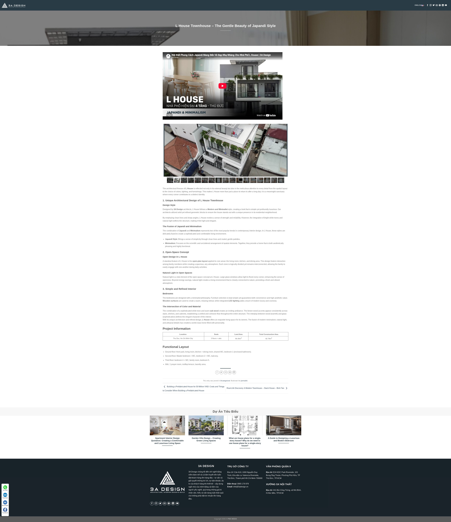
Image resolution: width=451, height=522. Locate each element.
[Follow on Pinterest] (440, 5)
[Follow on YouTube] (446, 5)
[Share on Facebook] (217, 372)
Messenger (5, 505)
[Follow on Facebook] (427, 5)
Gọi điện (5, 490)
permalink (244, 381)
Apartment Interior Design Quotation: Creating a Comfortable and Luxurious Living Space (167, 440)
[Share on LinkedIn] (234, 372)
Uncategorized (225, 381)
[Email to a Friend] (225, 372)
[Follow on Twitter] (434, 5)
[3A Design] (13, 5)
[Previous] (149, 435)
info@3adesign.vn (240, 487)
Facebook (5, 512)
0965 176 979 (243, 484)
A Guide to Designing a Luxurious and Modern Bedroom (283, 439)
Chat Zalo (5, 498)
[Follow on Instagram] (431, 5)
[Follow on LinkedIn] (443, 5)
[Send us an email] (437, 5)
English (418, 5)
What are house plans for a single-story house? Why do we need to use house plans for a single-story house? (245, 442)
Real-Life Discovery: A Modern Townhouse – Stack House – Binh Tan (256, 388)
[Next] (301, 435)
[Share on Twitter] (221, 372)
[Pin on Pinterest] (230, 372)
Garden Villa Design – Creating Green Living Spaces (206, 439)
